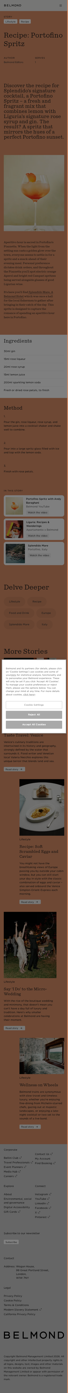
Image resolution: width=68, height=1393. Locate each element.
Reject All (34, 714)
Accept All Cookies (34, 724)
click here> (29, 694)
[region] (34, 696)
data (13, 675)
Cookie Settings (34, 705)
